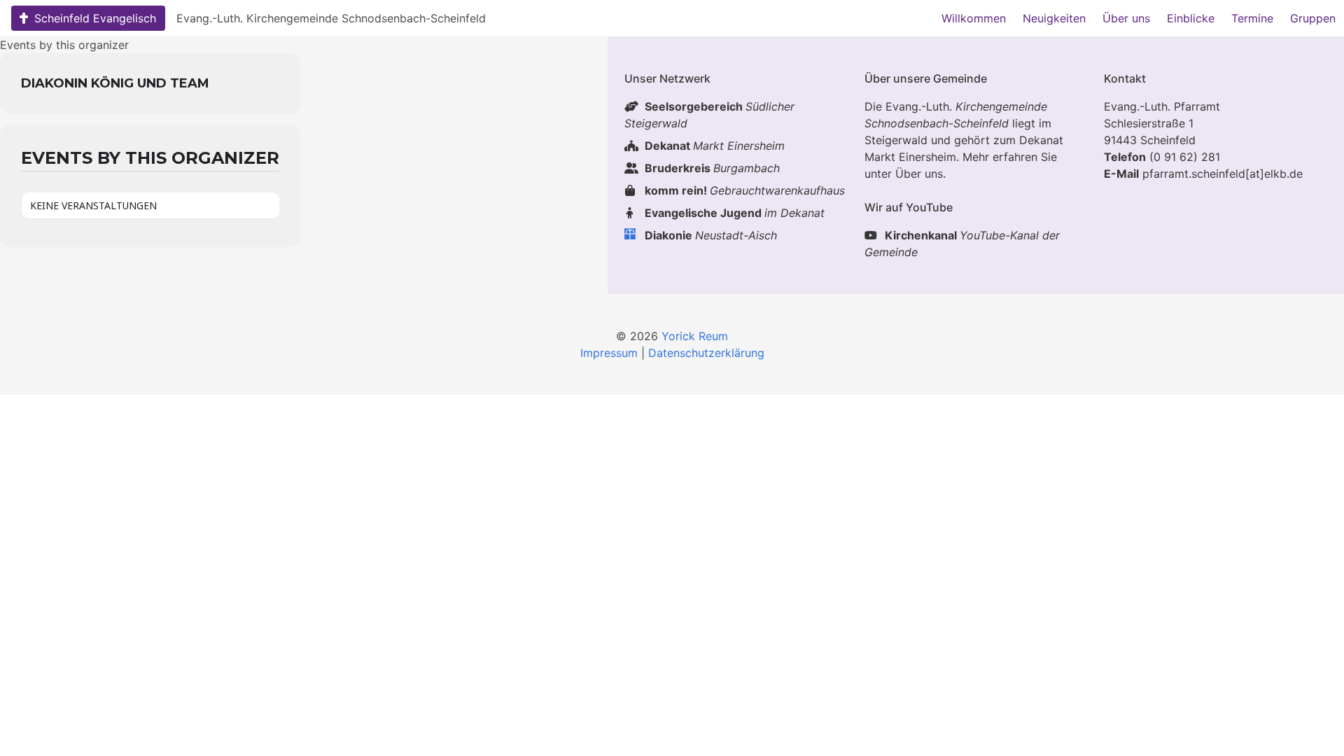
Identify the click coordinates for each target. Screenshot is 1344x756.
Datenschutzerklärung (706, 353)
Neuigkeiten (1054, 18)
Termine (1252, 18)
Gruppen (1313, 18)
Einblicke (1190, 18)
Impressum (609, 353)
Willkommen (973, 18)
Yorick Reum (695, 336)
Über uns (1126, 18)
